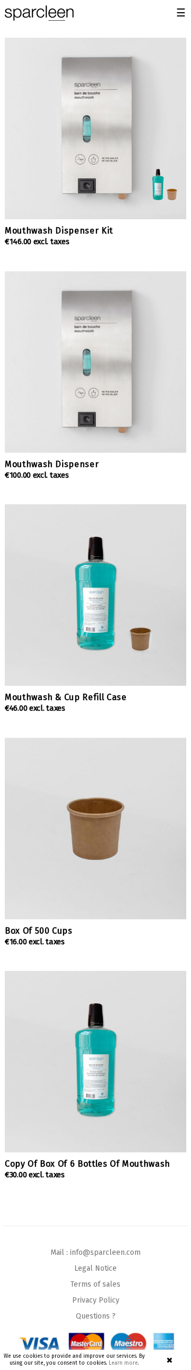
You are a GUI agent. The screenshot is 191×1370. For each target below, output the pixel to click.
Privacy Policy (95, 1300)
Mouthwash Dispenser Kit (59, 231)
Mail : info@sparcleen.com (95, 1252)
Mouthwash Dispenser (52, 464)
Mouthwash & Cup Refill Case (66, 697)
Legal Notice (95, 1268)
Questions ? (96, 1316)
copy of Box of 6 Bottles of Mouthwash (87, 1164)
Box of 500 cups (39, 931)
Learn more (123, 1363)
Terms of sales (95, 1284)
